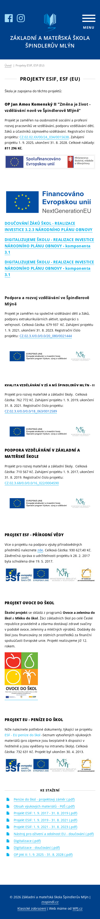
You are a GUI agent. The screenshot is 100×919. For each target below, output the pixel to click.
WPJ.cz (78, 908)
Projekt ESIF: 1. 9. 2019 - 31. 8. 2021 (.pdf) (45, 820)
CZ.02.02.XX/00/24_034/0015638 (44, 137)
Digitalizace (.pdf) (27, 841)
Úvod (8, 65)
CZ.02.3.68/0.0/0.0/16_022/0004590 (32, 483)
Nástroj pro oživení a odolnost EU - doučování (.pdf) (54, 834)
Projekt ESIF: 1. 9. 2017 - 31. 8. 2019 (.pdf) (45, 813)
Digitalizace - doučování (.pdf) (37, 847)
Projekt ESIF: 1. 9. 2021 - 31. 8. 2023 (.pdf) (45, 827)
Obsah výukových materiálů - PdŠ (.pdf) (44, 806)
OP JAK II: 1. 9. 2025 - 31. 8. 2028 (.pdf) (43, 854)
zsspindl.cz (50, 902)
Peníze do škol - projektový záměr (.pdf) (44, 799)
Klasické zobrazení (31, 908)
